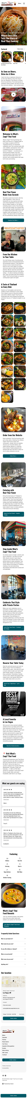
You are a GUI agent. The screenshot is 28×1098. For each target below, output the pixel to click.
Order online (13, 1018)
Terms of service (6, 1065)
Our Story (5, 1044)
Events (4, 1048)
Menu (19, 3)
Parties (4, 1039)
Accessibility (5, 1068)
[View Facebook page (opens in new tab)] (3, 1075)
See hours (21, 1014)
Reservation (5, 1042)
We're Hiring (5, 1050)
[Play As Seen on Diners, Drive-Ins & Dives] (13, 95)
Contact (4, 1055)
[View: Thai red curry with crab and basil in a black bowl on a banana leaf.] (20, 346)
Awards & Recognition (8, 1046)
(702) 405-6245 (7, 1006)
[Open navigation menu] (24, 3)
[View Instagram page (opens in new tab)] (5, 1075)
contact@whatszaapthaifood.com (11, 1009)
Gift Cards (5, 1052)
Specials (4, 1037)
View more (6, 799)
